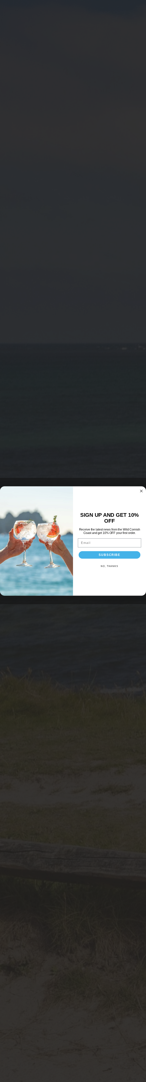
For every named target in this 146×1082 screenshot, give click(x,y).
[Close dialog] (141, 491)
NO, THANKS (109, 566)
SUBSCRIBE (109, 554)
